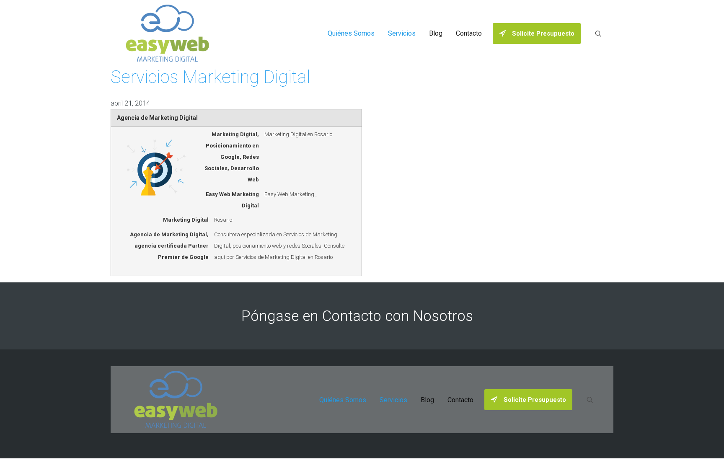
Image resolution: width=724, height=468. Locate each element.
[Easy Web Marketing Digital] (167, 33)
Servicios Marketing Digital (210, 77)
